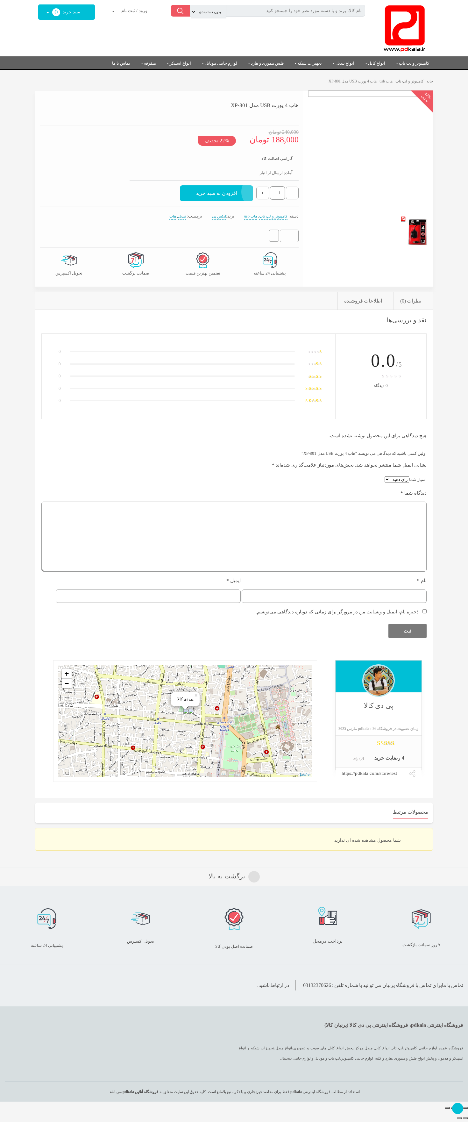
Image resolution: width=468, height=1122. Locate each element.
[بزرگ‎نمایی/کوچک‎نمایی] (447, 1108)
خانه (430, 81)
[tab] (413, 301)
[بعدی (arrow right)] (459, 1118)
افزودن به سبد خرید (216, 193)
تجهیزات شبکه (309, 63)
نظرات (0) (411, 301)
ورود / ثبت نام (133, 10)
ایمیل (233, 580)
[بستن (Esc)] (465, 1108)
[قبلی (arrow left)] (465, 1118)
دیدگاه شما (414, 493)
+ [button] (67, 674)
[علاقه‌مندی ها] (292, 236)
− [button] (67, 683)
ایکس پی (219, 216)
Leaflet (305, 774)
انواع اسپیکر (180, 63)
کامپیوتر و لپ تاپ (414, 63)
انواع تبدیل (345, 63)
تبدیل (182, 216)
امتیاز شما (418, 479)
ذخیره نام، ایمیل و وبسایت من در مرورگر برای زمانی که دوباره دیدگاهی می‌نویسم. (337, 611)
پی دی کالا (378, 706)
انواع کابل (376, 63)
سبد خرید (68, 12)
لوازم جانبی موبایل (221, 63)
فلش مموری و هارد (267, 63)
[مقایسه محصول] (274, 237)
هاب (172, 216)
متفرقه (150, 63)
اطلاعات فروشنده (363, 301)
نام (422, 580)
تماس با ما (121, 63)
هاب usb (386, 81)
